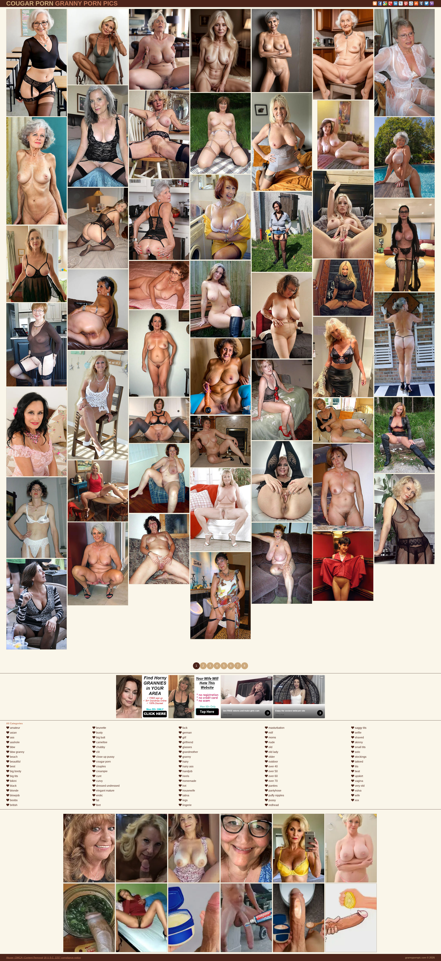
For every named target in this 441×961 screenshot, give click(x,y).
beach (13, 756)
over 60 (273, 776)
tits (356, 766)
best (12, 766)
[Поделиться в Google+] (390, 3)
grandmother (190, 751)
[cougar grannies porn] (98, 563)
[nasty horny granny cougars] (98, 136)
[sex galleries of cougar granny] (220, 133)
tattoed (358, 761)
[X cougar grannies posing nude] (98, 309)
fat (97, 800)
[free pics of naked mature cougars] (404, 435)
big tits (13, 776)
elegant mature (104, 790)
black (13, 785)
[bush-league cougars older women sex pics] (36, 345)
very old (359, 785)
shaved (359, 737)
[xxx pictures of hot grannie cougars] (36, 604)
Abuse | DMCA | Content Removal (24, 957)
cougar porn (103, 761)
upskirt (358, 776)
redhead (273, 805)
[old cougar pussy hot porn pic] (220, 595)
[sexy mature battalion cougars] (282, 399)
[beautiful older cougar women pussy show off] (36, 264)
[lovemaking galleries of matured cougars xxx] (404, 519)
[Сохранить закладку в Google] (385, 3)
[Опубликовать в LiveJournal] (401, 3)
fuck (184, 727)
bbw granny (16, 751)
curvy (99, 780)
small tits (360, 747)
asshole (14, 742)
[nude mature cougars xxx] (282, 232)
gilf (184, 737)
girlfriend (187, 742)
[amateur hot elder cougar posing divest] (36, 431)
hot (184, 785)
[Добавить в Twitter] (426, 3)
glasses (187, 747)
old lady (273, 751)
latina (185, 795)
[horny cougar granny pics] (159, 478)
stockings (360, 756)
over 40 (273, 766)
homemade (189, 780)
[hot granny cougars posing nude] (220, 376)
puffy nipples (276, 795)
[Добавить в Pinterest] (406, 3)
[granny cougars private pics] (282, 316)
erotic (99, 795)
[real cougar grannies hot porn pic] (282, 481)
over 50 (273, 771)
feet (98, 805)
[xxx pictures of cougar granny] (159, 420)
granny (186, 756)
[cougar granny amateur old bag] (98, 228)
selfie (357, 732)
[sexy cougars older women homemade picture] (36, 62)
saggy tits (360, 727)
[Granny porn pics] (98, 47)
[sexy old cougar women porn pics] (282, 50)
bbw (12, 747)
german (187, 732)
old (270, 747)
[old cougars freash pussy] (220, 50)
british (13, 805)
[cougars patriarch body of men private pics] (220, 509)
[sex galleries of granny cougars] (159, 285)
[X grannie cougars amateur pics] (343, 356)
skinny (358, 742)
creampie (101, 771)
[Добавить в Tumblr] (421, 3)
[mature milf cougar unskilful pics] (343, 420)
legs (185, 800)
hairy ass (187, 766)
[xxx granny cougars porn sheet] (343, 566)
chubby (100, 747)
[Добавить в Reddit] (411, 3)
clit (97, 751)
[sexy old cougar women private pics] (159, 219)
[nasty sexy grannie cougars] (404, 157)
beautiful (14, 761)
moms (272, 737)
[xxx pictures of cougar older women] (159, 49)
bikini (13, 780)
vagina (358, 780)
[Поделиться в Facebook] (380, 3)
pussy (272, 800)
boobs (13, 800)
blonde (13, 790)
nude (271, 742)
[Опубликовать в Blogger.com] (375, 3)
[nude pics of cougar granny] (343, 487)
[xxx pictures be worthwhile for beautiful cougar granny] (343, 54)
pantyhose (274, 790)
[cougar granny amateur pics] (36, 517)
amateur (14, 727)
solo (357, 751)
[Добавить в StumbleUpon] (416, 3)
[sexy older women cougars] (98, 491)
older (271, 756)
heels (185, 776)
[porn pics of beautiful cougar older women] (220, 299)
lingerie (187, 805)
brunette (100, 727)
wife (357, 795)
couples (100, 766)
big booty (15, 771)
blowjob (14, 795)
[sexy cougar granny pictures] (220, 217)
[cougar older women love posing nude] (343, 287)
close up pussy (104, 756)
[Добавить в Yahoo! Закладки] (432, 3)
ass (11, 737)
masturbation (276, 727)
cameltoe (101, 742)
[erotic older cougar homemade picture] (36, 171)
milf (270, 732)
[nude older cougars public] (404, 245)
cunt (98, 776)
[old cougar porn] (404, 62)
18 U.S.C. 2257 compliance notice (62, 957)
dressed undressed (107, 785)
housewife (188, 790)
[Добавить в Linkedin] (395, 3)
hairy (185, 761)
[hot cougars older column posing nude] (404, 344)
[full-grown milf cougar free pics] (159, 549)
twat (357, 771)
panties (273, 785)
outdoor (273, 761)
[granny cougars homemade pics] (282, 563)
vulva (357, 790)
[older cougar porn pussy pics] (98, 405)
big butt (100, 737)
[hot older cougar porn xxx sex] (282, 142)
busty (99, 732)
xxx (356, 800)
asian (13, 732)
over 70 (273, 780)
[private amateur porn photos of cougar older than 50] (343, 214)
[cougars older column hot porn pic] (220, 441)
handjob (187, 771)
